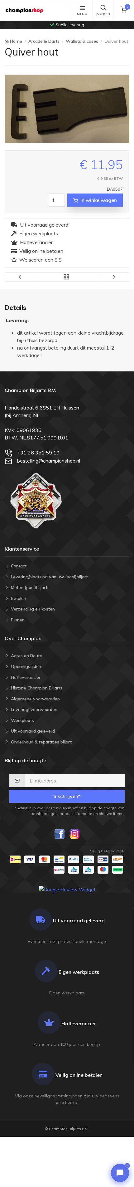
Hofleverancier (36, 242)
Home (16, 41)
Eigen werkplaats (38, 233)
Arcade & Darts (44, 41)
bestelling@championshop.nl (48, 461)
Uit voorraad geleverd (44, 225)
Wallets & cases (82, 41)
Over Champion (23, 638)
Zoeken (103, 14)
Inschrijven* (67, 796)
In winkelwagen (98, 200)
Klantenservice (22, 549)
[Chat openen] (120, 1173)
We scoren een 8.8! (41, 260)
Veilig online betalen (41, 251)
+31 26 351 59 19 (38, 452)
